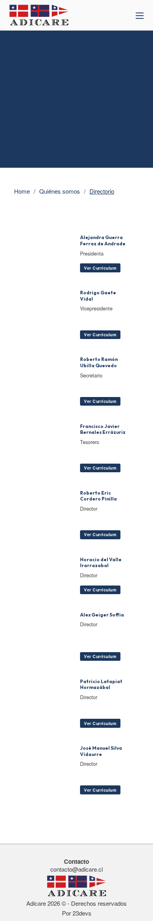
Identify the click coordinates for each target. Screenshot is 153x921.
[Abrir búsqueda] (118, 16)
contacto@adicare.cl (76, 869)
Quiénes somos (59, 191)
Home (22, 191)
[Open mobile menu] (140, 16)
